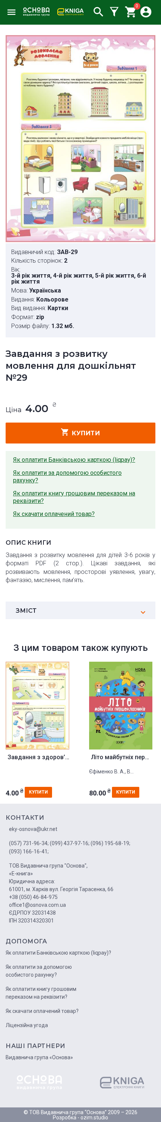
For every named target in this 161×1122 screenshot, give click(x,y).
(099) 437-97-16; (69, 843)
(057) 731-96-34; (29, 843)
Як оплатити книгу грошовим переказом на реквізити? (74, 497)
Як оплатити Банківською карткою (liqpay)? (74, 459)
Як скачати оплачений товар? (54, 513)
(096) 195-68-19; (110, 843)
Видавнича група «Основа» (39, 1057)
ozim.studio (94, 1117)
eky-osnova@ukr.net (33, 829)
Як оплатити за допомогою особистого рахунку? (67, 476)
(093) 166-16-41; (29, 851)
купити (86, 433)
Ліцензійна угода (27, 1025)
